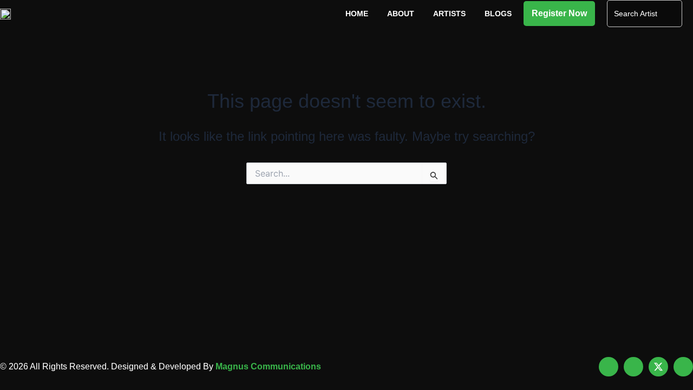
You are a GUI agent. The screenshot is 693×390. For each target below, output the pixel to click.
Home (356, 13)
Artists (449, 13)
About (400, 13)
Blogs (498, 13)
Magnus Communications (268, 366)
